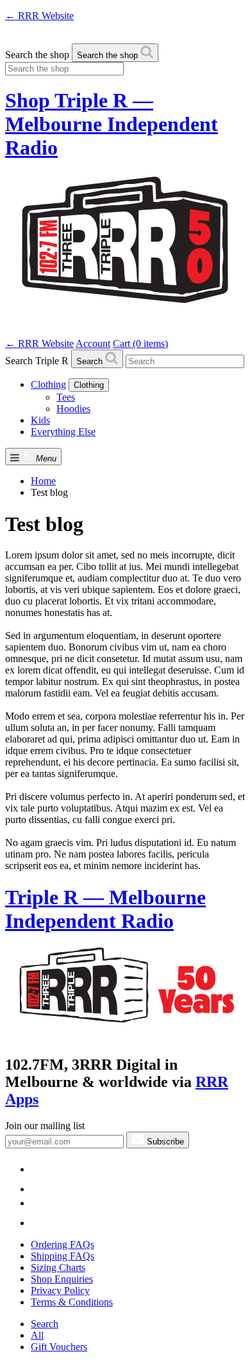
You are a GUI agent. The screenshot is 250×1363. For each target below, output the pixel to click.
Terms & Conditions (72, 1302)
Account (93, 343)
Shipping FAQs (62, 1256)
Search (44, 1323)
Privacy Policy (60, 1290)
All (37, 1335)
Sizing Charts (58, 1267)
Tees (65, 397)
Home (43, 480)
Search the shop (37, 54)
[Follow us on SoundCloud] (43, 1202)
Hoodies (73, 408)
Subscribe (164, 1141)
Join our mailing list (45, 1125)
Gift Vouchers (59, 1346)
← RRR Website (39, 15)
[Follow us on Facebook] (39, 1188)
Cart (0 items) (140, 343)
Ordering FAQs (62, 1244)
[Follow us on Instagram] (39, 1222)
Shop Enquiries (62, 1279)
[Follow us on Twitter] (40, 1169)
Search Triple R (37, 360)
